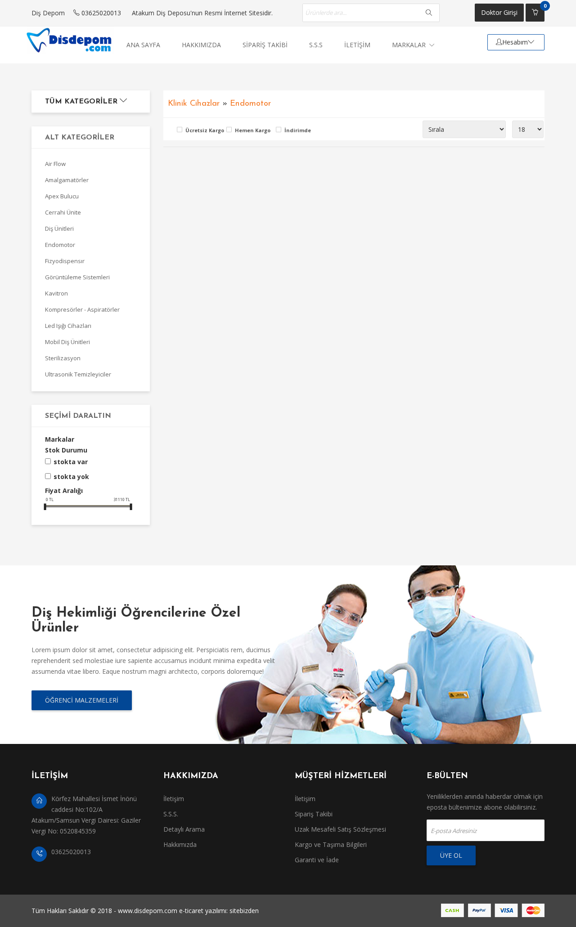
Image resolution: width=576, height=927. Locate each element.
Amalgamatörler (67, 180)
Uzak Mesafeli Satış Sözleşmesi (340, 829)
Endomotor (60, 245)
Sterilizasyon (63, 358)
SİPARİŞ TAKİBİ (265, 44)
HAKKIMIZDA (201, 44)
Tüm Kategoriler (82, 101)
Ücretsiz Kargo (203, 130)
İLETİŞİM (357, 44)
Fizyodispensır (65, 261)
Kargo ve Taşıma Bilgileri (331, 844)
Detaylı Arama (184, 829)
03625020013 (100, 13)
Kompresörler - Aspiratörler (82, 309)
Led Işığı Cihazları (68, 326)
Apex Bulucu (62, 196)
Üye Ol (451, 855)
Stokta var (71, 461)
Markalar (410, 44)
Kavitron (56, 293)
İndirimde (297, 130)
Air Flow (55, 164)
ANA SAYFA (143, 44)
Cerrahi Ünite (63, 212)
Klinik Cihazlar (194, 103)
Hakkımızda (180, 844)
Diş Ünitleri (59, 228)
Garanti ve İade (317, 859)
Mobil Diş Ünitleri (67, 342)
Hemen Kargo (252, 130)
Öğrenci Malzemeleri (81, 700)
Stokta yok (71, 476)
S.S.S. (170, 814)
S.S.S (316, 44)
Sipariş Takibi (314, 814)
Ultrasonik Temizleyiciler (78, 374)
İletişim (173, 798)
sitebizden (244, 910)
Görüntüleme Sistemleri (77, 277)
